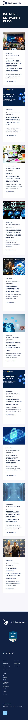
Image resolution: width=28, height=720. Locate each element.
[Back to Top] (5, 713)
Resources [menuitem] (6, 670)
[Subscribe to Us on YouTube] (12, 653)
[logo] (14, 622)
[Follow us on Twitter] (4, 653)
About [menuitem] (5, 660)
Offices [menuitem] (16, 660)
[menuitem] (5, 663)
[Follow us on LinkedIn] (6, 653)
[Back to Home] (12, 3)
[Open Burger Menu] (24, 3)
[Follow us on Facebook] (9, 653)
